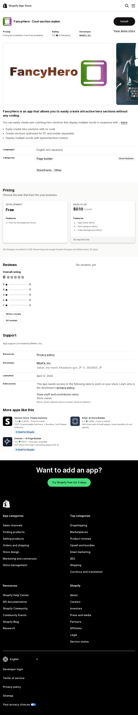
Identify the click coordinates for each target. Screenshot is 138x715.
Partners (75, 621)
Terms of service (13, 678)
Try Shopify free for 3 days (69, 482)
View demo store (124, 31)
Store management (15, 565)
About (74, 595)
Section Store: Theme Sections (30, 418)
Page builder (45, 158)
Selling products (13, 538)
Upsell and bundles (82, 545)
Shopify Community (15, 608)
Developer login (13, 669)
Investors (76, 608)
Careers (75, 601)
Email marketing (80, 551)
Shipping (75, 565)
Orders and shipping (16, 545)
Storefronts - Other (49, 170)
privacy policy (66, 387)
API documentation (15, 601)
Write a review (13, 314)
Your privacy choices (16, 704)
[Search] (127, 6)
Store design (11, 551)
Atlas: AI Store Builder (93, 418)
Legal (73, 634)
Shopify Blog (11, 621)
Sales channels (12, 525)
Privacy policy (46, 354)
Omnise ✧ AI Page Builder (27, 438)
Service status (79, 641)
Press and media (80, 615)
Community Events (15, 615)
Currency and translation (86, 571)
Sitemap (8, 695)
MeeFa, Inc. (85, 35)
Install (124, 21)
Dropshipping (78, 525)
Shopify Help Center (16, 595)
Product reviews (80, 538)
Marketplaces (79, 532)
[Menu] (133, 6)
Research (9, 628)
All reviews (11, 320)
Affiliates (76, 628)
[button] (35, 425)
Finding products (14, 532)
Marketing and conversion (20, 558)
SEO (72, 558)
